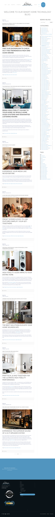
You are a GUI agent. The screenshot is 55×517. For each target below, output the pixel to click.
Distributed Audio (44, 59)
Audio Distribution (44, 29)
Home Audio (13, 395)
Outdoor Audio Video (44, 111)
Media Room (43, 104)
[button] (27, 510)
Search (51, 22)
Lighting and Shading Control (45, 94)
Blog (39, 4)
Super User (4, 19)
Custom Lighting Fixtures (45, 58)
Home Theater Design (44, 80)
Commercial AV (43, 48)
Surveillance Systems (44, 139)
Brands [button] (35, 4)
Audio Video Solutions (44, 167)
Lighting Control (43, 98)
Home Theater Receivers (45, 84)
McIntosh (22, 489)
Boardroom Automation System (46, 36)
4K (41, 154)
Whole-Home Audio (14, 235)
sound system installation (12, 282)
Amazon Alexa (43, 159)
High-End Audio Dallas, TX (11, 87)
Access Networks (43, 157)
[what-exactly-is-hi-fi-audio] (17, 158)
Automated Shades (43, 176)
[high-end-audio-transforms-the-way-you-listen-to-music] (17, 419)
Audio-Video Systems (44, 173)
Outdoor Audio (43, 110)
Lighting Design (43, 99)
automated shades (43, 175)
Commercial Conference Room (45, 49)
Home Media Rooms (44, 74)
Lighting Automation (44, 95)
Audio (42, 162)
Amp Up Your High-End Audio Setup (10, 351)
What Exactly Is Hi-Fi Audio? (8, 145)
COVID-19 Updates (44, 55)
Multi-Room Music (44, 109)
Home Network (43, 75)
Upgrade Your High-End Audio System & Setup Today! (14, 298)
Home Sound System (13, 287)
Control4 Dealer (43, 54)
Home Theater (43, 79)
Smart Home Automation (45, 125)
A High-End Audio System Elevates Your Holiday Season (15, 195)
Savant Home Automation (45, 119)
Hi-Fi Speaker (43, 63)
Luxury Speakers (43, 103)
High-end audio (4, 119)
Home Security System (44, 78)
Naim (5, 339)
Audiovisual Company (44, 31)
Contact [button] (43, 4)
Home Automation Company (45, 71)
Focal (7, 339)
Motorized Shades (44, 106)
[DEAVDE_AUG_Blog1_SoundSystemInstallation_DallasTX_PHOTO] (17, 261)
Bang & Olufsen (23, 490)
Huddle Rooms (43, 90)
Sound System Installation (45, 135)
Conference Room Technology (45, 53)
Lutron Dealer (43, 100)
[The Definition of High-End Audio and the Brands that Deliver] (17, 99)
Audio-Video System (44, 172)
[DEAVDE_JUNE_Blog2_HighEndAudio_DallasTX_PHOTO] (17, 364)
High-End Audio (4, 87)
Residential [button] (13, 4)
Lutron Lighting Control (44, 101)
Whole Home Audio (44, 144)
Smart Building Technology (45, 124)
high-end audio (29, 59)
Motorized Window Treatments (46, 108)
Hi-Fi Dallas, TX (6, 146)
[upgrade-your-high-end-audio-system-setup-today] (17, 312)
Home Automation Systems (45, 73)
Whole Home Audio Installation (46, 145)
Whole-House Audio (44, 149)
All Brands (22, 488)
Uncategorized (43, 140)
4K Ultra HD (42, 155)
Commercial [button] (19, 4)
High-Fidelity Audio (7, 74)
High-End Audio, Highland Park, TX (12, 408)
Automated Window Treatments (45, 179)
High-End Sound (7, 287)
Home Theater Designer (44, 81)
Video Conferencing (44, 141)
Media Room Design (44, 105)
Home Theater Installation (45, 83)
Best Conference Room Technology (46, 34)
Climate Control (43, 41)
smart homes (15, 72)
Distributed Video (44, 60)
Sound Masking (43, 134)
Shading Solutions (44, 121)
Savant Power (23, 491)
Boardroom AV (43, 37)
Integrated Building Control (45, 91)
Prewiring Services (44, 118)
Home (5, 4)
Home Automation (44, 69)
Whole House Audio (44, 146)
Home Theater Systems (44, 85)
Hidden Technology (44, 64)
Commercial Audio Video (45, 42)
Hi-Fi (3, 146)
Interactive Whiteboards (44, 93)
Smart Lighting (43, 131)
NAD (18, 395)
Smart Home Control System (45, 129)
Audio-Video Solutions (44, 171)
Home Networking (44, 76)
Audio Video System (44, 30)
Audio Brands (43, 163)
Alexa (42, 158)
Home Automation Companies (45, 70)
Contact (22, 494)
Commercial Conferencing (45, 50)
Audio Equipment (43, 166)
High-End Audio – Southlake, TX (12, 196)
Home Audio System (14, 74)
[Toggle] (52, 29)
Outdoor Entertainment (44, 114)
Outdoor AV (43, 113)
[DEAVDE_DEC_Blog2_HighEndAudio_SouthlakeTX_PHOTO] (17, 208)
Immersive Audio (11, 447)
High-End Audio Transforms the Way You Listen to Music (15, 407)
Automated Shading (44, 177)
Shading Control (43, 120)
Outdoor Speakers (44, 115)
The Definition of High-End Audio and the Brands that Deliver (16, 86)
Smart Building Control (44, 123)
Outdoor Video (43, 116)
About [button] (9, 4)
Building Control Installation (45, 38)
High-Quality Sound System (45, 68)
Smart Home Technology (45, 130)
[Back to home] (27, 4)
